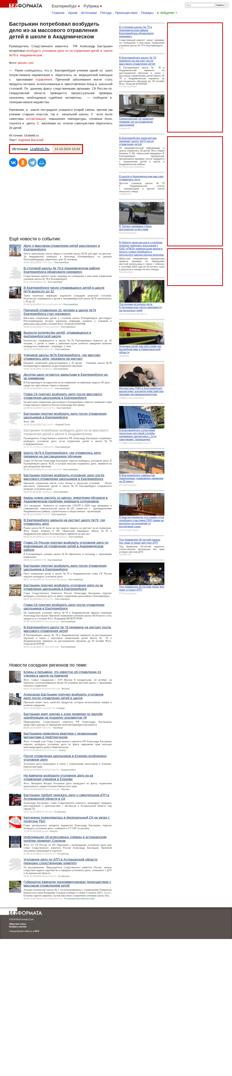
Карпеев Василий (31, 140)
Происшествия (126, 13)
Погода (105, 13)
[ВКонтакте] (13, 162)
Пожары (147, 13)
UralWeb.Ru (39, 149)
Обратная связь (17, 924)
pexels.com (26, 63)
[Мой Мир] (41, 162)
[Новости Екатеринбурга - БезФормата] (22, 4)
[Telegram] (32, 162)
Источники (89, 13)
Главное (58, 13)
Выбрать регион (17, 926)
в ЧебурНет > (167, 13)
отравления (44, 79)
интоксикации (35, 119)
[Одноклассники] (22, 162)
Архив (72, 13)
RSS (37, 931)
